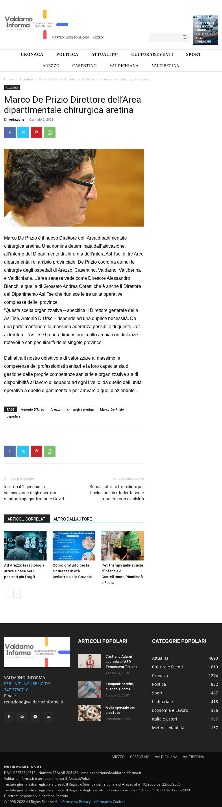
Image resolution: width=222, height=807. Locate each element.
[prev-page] (7, 594)
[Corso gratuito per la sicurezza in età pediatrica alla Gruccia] (74, 545)
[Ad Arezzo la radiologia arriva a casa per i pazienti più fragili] (25, 545)
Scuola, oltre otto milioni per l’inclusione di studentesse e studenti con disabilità (117, 492)
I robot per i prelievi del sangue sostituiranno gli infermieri (205, 32)
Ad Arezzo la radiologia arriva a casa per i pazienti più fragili (24, 571)
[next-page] (17, 594)
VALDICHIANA (166, 756)
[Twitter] (23, 132)
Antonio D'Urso (32, 409)
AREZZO (118, 756)
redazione (17, 119)
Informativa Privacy (75, 801)
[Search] (185, 37)
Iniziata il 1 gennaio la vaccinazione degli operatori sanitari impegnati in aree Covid (34, 492)
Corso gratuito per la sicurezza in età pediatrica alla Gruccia (72, 571)
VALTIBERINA (193, 756)
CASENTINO (139, 756)
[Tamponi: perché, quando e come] (89, 689)
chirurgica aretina (80, 409)
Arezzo (56, 409)
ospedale (13, 416)
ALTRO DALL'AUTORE (72, 519)
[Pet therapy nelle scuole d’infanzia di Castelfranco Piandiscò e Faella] (122, 545)
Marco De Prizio (112, 409)
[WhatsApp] (50, 132)
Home (9, 79)
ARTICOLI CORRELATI (27, 519)
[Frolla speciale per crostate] (89, 713)
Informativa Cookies (109, 801)
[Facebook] (10, 132)
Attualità (26, 79)
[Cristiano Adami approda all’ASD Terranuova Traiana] (89, 661)
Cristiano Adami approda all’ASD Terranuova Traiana (122, 662)
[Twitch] (48, 717)
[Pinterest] (36, 132)
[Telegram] (35, 717)
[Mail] (22, 717)
